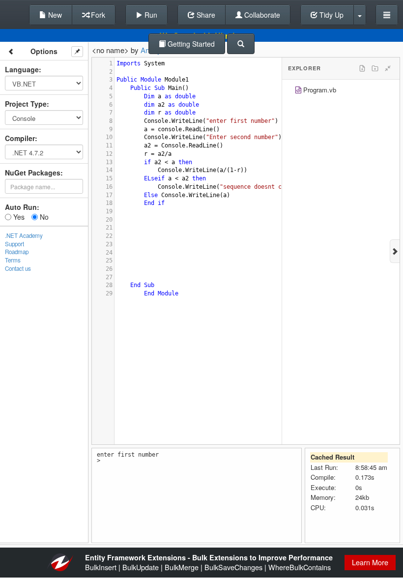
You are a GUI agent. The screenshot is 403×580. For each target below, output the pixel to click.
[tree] (341, 91)
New (54, 15)
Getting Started (190, 44)
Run (150, 15)
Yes (18, 217)
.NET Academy (24, 235)
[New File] (362, 68)
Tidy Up (330, 15)
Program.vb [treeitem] (319, 89)
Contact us (18, 268)
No (43, 217)
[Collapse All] (388, 68)
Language (22, 69)
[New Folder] (375, 68)
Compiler (20, 138)
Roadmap (17, 252)
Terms (13, 260)
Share (205, 15)
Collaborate (261, 15)
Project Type (26, 104)
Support (14, 244)
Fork (97, 15)
